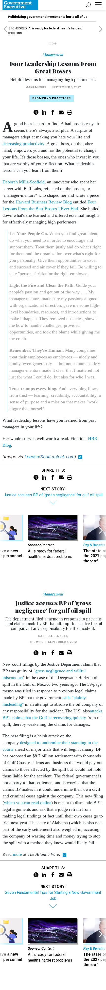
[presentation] (5, 544)
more (17, 854)
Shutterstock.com (57, 456)
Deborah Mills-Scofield (23, 181)
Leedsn (31, 456)
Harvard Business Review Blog (44, 201)
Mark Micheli (36, 87)
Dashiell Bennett (52, 636)
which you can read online (27, 802)
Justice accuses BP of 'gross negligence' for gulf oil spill (53, 495)
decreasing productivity (23, 143)
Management (53, 54)
